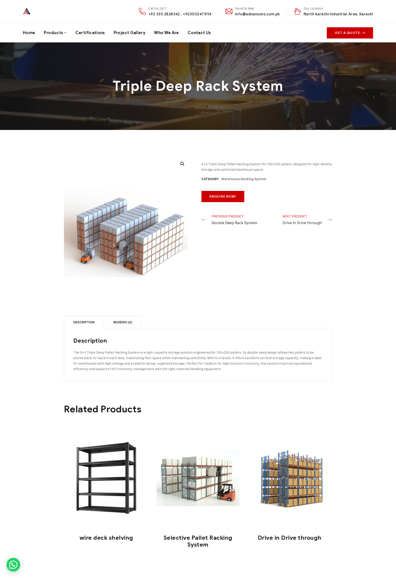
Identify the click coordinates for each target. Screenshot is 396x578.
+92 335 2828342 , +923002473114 (180, 14)
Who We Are (166, 32)
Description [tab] (84, 322)
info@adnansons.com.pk (257, 14)
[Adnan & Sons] (43, 11)
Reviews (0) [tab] (122, 322)
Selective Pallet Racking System (198, 541)
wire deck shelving (106, 537)
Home (29, 32)
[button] (182, 164)
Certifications (90, 32)
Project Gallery (129, 32)
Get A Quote (347, 33)
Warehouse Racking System (243, 179)
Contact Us (199, 32)
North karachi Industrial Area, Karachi (338, 14)
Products (53, 32)
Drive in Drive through (290, 537)
